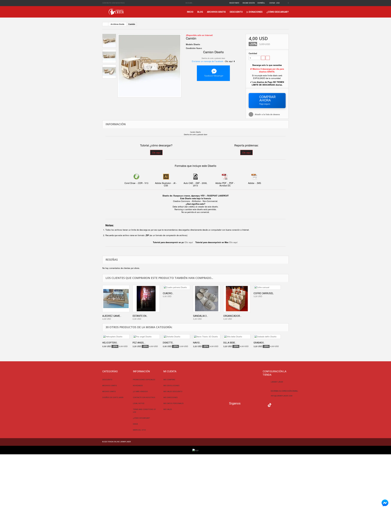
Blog (200, 12)
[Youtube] (263, 404)
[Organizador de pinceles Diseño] (236, 298)
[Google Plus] (269, 405)
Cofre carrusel (264, 293)
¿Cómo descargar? (278, 12)
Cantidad (253, 53)
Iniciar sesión (249, 3)
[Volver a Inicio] (105, 24)
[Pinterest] (276, 404)
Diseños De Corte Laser (112, 398)
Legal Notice (138, 403)
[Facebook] (245, 404)
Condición (191, 48)
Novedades (138, 386)
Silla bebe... (229, 342)
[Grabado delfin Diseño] (267, 336)
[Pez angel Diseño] (146, 336)
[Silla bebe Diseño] (236, 336)
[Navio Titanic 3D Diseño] (206, 336)
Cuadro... (168, 293)
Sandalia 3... (200, 315)
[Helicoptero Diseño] (116, 336)
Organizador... (232, 315)
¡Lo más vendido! (140, 392)
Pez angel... (139, 342)
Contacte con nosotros (113, 3)
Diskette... (168, 342)
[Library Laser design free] (195, 449)
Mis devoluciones (171, 386)
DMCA (135, 424)
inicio (190, 12)
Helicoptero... (110, 342)
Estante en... (140, 315)
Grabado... (259, 342)
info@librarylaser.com (281, 396)
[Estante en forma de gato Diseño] (146, 298)
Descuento (236, 12)
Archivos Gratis (216, 12)
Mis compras (169, 380)
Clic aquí (156, 152)
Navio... (197, 342)
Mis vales (167, 409)
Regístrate (234, 3)
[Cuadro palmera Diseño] (176, 287)
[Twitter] (251, 404)
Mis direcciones (170, 398)
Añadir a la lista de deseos (267, 114)
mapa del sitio (139, 430)
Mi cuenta (169, 371)
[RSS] (257, 404)
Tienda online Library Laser (119, 442)
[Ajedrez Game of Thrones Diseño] (116, 298)
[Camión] (149, 66)
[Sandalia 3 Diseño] (206, 298)
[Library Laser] (116, 12)
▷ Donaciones (255, 12)
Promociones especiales (144, 380)
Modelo (189, 44)
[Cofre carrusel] (267, 287)
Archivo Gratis (109, 392)
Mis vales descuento (172, 392)
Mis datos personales (173, 403)
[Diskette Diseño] (176, 336)
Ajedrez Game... (111, 315)
